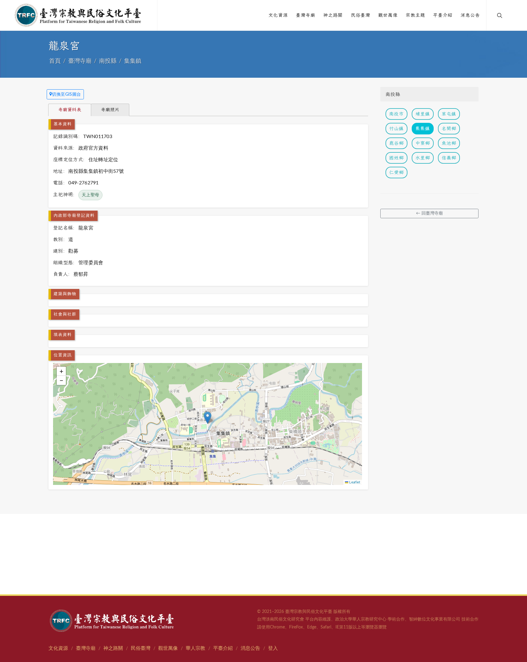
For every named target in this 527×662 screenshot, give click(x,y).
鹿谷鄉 (396, 143)
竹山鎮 (396, 128)
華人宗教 (195, 648)
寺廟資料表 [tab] (69, 109)
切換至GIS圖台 (66, 94)
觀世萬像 (168, 648)
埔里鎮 (422, 113)
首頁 (55, 61)
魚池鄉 (449, 143)
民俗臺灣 (140, 648)
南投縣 (108, 61)
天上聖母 (90, 195)
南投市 (396, 113)
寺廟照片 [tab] (110, 109)
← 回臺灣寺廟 (429, 213)
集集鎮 (133, 61)
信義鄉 (449, 157)
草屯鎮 (449, 113)
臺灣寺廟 (79, 61)
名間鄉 (449, 128)
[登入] (512, 15)
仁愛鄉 (396, 172)
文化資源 (58, 648)
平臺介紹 (223, 648)
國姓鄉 (396, 157)
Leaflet (354, 482)
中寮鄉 (422, 143)
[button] (207, 417)
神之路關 (113, 648)
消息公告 (250, 648)
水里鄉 (422, 157)
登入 (273, 648)
